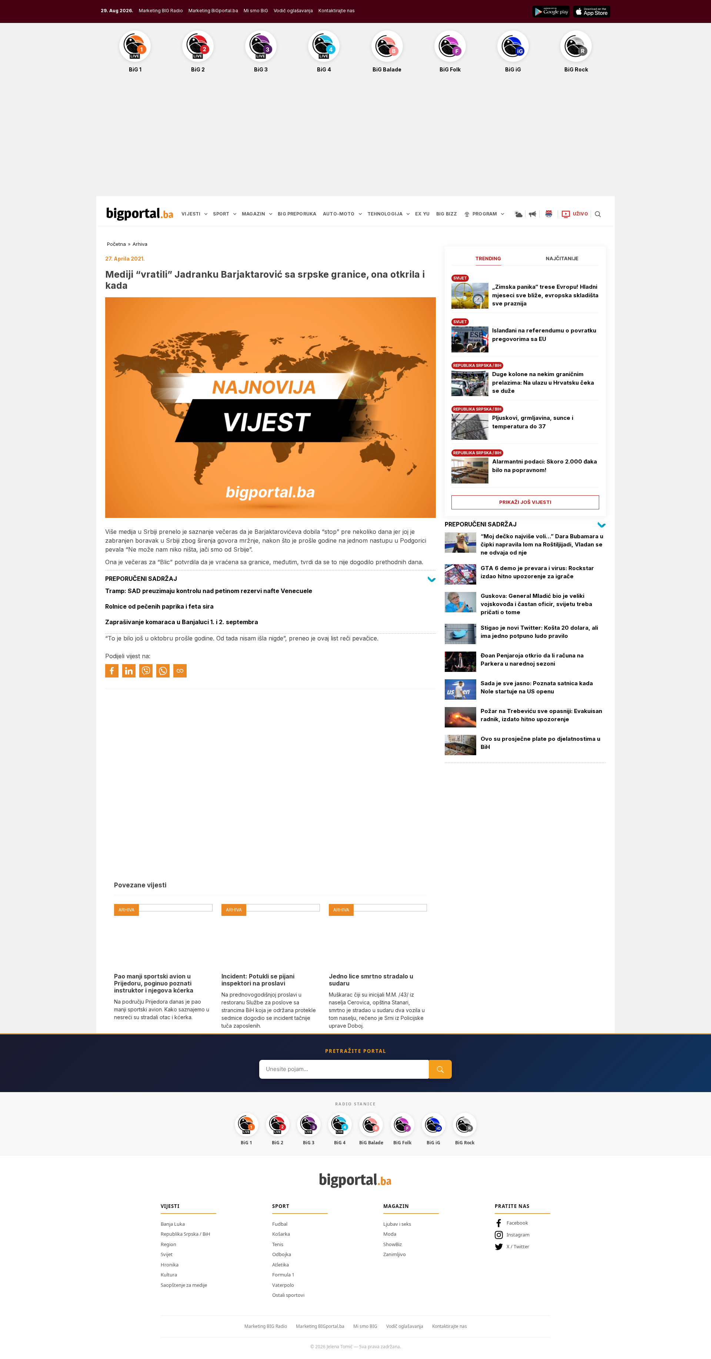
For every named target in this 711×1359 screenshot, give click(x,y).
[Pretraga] (597, 214)
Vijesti (170, 1206)
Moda (389, 1234)
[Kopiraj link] (180, 670)
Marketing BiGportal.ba (213, 10)
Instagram (518, 1234)
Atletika (280, 1264)
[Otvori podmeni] (206, 214)
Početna (116, 244)
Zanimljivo (394, 1254)
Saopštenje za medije (184, 1285)
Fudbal (279, 1224)
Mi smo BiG (256, 10)
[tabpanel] (525, 389)
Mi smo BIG (365, 1326)
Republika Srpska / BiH (185, 1234)
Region (168, 1244)
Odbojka (281, 1254)
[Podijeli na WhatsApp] (163, 670)
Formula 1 (283, 1274)
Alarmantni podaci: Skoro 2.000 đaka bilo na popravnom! (544, 465)
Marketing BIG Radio (161, 10)
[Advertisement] (355, 138)
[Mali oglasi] (532, 214)
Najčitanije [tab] (562, 258)
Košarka (281, 1234)
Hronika (169, 1264)
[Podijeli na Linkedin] (129, 670)
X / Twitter (518, 1246)
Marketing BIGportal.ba (320, 1326)
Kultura (169, 1274)
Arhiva (140, 244)
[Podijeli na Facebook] (111, 670)
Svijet (167, 1254)
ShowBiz (392, 1244)
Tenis (277, 1244)
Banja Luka (173, 1224)
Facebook (517, 1222)
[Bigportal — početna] (140, 214)
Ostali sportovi (288, 1295)
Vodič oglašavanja (293, 10)
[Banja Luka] (549, 214)
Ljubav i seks (397, 1224)
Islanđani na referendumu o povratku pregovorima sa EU (544, 334)
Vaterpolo (283, 1285)
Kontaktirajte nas (336, 10)
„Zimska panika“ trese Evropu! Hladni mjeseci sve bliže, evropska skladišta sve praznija (545, 295)
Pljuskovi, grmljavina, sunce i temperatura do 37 (532, 422)
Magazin (396, 1206)
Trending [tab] (488, 258)
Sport (281, 1206)
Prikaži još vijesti (525, 502)
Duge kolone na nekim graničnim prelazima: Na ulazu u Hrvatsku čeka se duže (543, 382)
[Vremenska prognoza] (518, 214)
